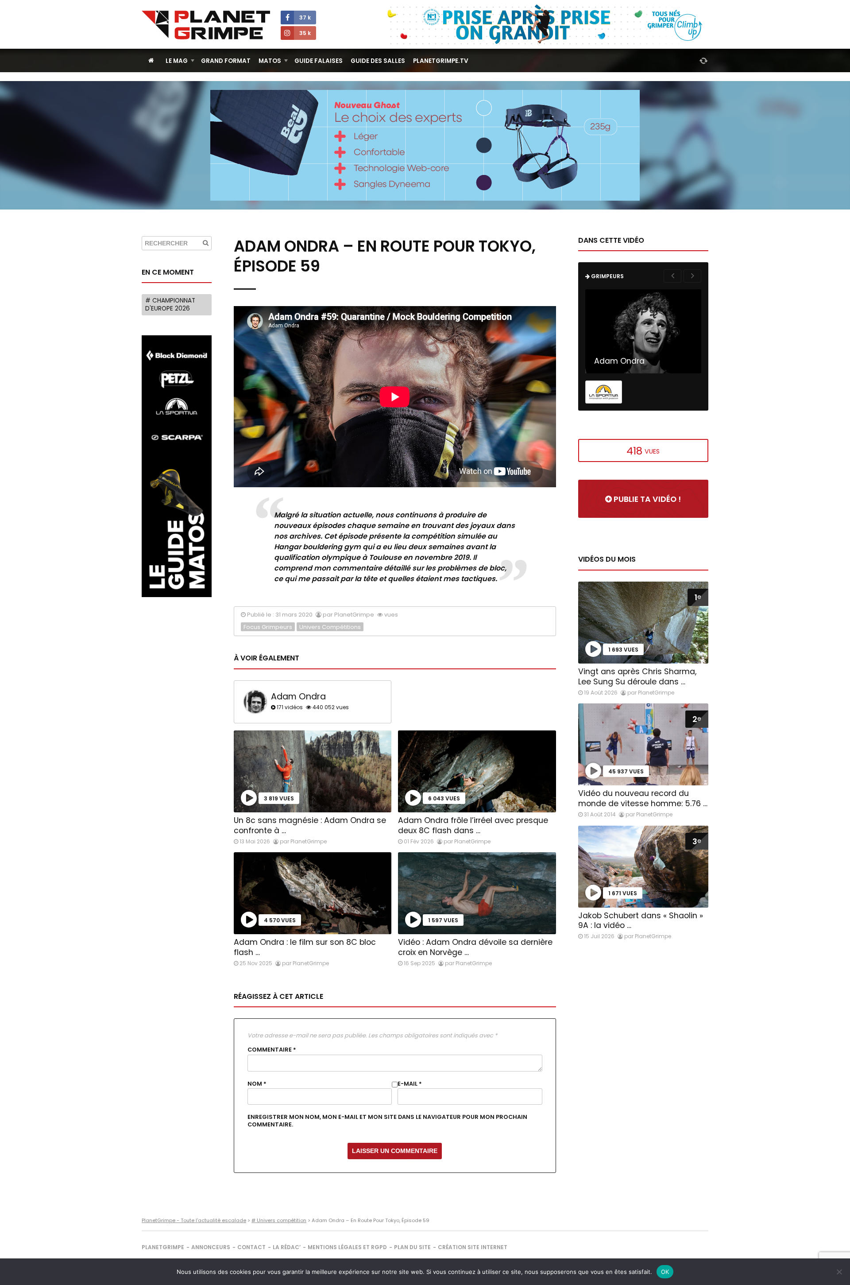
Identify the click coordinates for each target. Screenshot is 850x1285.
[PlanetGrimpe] (206, 25)
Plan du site (412, 1247)
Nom (257, 1083)
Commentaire (271, 1049)
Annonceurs (210, 1247)
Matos (270, 61)
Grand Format (226, 61)
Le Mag (177, 61)
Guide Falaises (318, 61)
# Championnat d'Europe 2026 (170, 304)
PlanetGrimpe (163, 1247)
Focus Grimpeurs (267, 627)
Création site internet (472, 1247)
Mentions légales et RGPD (347, 1247)
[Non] (839, 1271)
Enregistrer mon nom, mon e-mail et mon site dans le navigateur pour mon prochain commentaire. (387, 1120)
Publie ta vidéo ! (646, 499)
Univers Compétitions (330, 627)
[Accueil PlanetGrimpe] (151, 60)
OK (665, 1271)
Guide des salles (378, 61)
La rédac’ (287, 1247)
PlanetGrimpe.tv (440, 61)
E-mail (410, 1083)
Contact (251, 1247)
